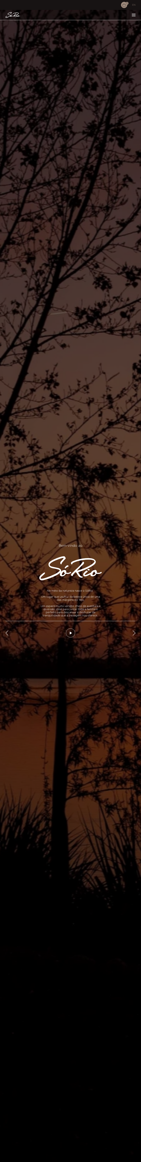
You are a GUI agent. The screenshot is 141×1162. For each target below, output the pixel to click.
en (133, 4)
